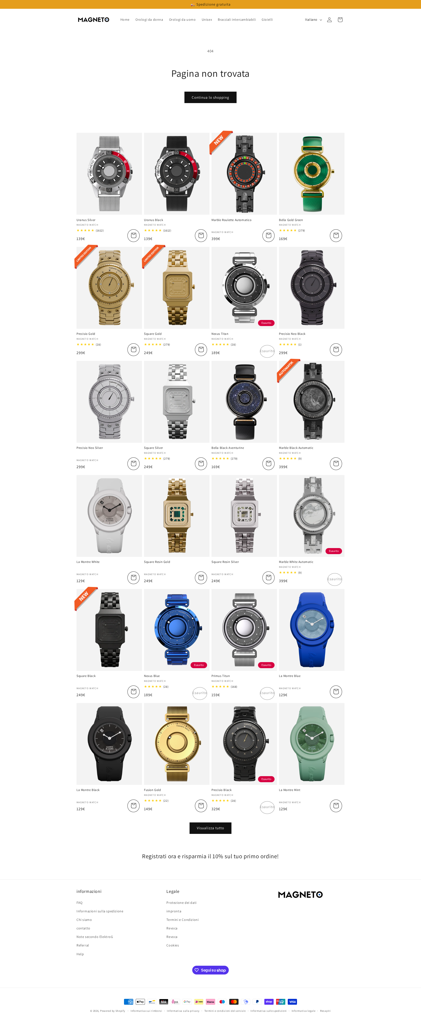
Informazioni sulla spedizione (100, 911)
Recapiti (325, 1010)
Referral (83, 945)
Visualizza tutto (210, 828)
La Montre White (88, 562)
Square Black (86, 676)
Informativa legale (304, 1010)
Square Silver (153, 448)
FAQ (80, 902)
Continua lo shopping (210, 97)
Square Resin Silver (225, 562)
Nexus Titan (220, 334)
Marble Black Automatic (296, 448)
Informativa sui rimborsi (146, 1010)
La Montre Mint (289, 790)
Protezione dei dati (181, 902)
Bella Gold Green (291, 220)
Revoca (172, 928)
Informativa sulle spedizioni (268, 1010)
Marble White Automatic (296, 562)
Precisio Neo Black (292, 334)
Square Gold (153, 334)
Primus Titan (220, 676)
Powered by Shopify (112, 1010)
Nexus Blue (152, 676)
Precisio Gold (86, 334)
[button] (340, 19)
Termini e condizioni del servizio (225, 1010)
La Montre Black (88, 790)
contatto (83, 928)
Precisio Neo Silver (90, 448)
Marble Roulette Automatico (231, 220)
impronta (173, 911)
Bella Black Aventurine (227, 448)
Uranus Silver (86, 220)
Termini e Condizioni (182, 919)
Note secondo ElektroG (95, 937)
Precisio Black (221, 790)
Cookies (172, 945)
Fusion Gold (152, 790)
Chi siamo (84, 919)
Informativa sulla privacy (183, 1010)
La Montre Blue (289, 676)
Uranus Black (153, 220)
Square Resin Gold (157, 562)
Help (80, 954)
